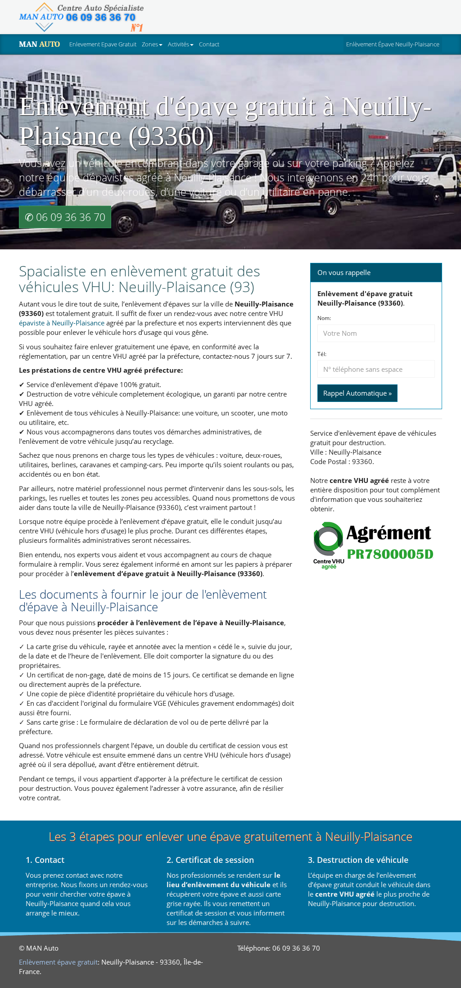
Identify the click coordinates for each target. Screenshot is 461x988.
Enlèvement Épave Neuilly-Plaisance (394, 44)
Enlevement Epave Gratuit (102, 44)
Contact (209, 44)
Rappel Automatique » (357, 392)
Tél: (321, 354)
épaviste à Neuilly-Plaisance (61, 322)
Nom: (324, 318)
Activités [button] (178, 44)
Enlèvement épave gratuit (58, 961)
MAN (39, 44)
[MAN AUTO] (81, 17)
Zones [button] (150, 44)
